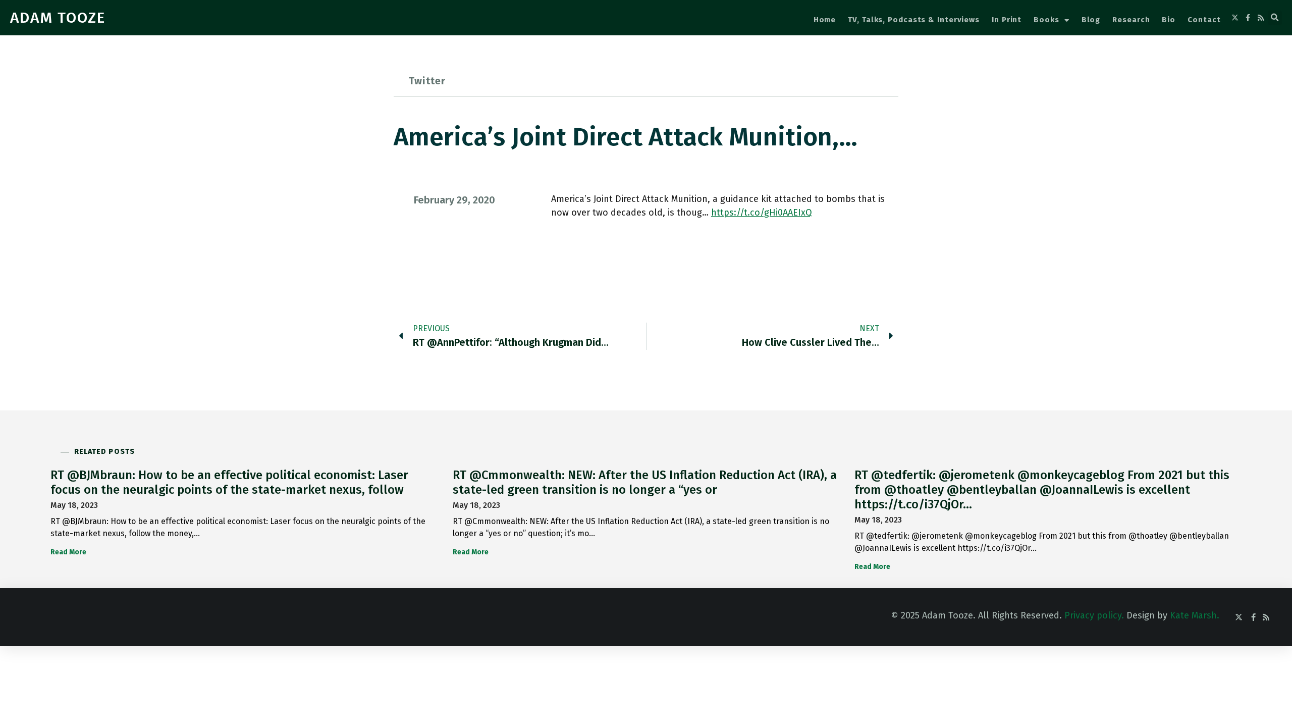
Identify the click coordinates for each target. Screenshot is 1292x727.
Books (1046, 19)
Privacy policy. (1094, 615)
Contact (1204, 19)
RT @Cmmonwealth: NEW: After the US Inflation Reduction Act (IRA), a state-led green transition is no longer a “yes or (645, 482)
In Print (1006, 19)
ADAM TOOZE (57, 18)
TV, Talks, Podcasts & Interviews (914, 19)
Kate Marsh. (1194, 615)
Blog (1091, 19)
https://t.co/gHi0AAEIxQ (761, 212)
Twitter (427, 81)
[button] (1275, 18)
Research (1131, 19)
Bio (1168, 19)
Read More (68, 552)
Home (825, 19)
